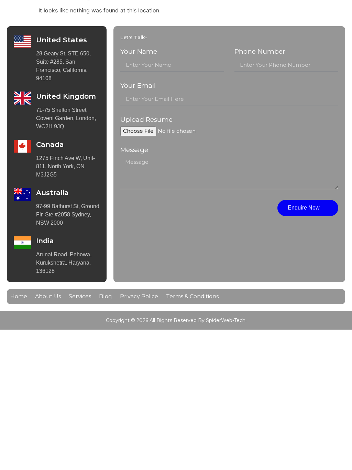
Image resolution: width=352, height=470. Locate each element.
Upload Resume (146, 120)
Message (134, 150)
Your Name (138, 51)
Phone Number (259, 51)
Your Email (138, 85)
